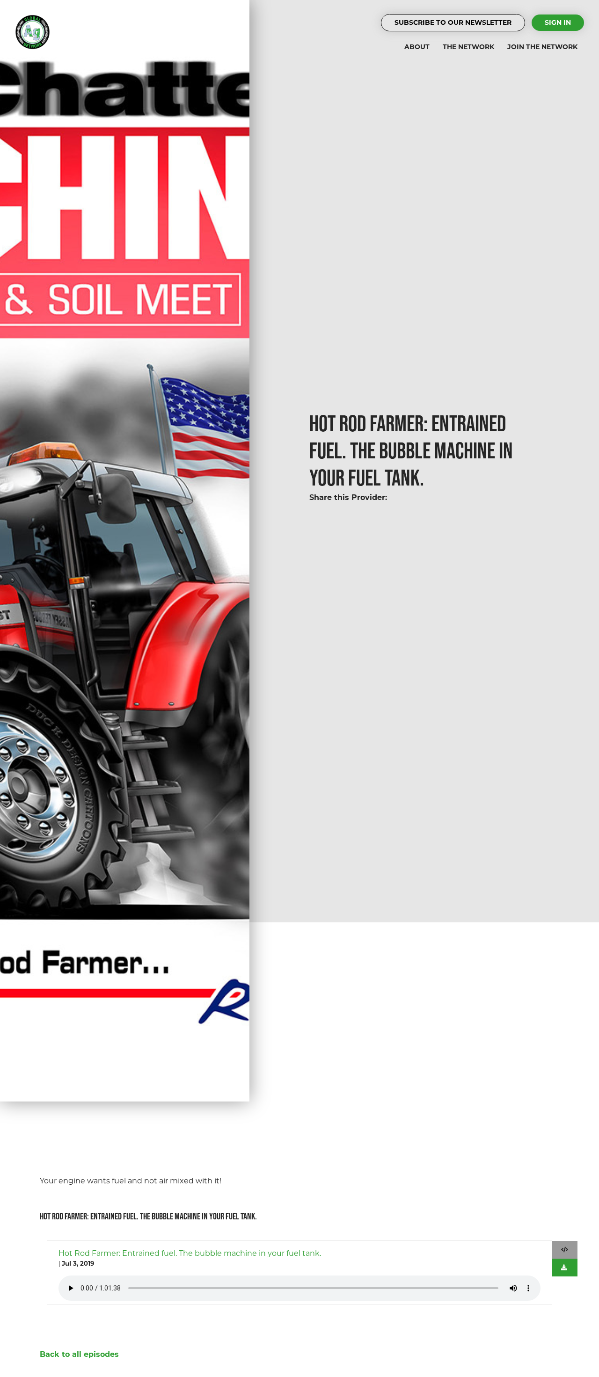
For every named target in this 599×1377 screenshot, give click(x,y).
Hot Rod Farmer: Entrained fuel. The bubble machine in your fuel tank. (189, 1253)
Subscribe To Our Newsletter (452, 22)
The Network (468, 47)
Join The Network (542, 47)
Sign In (558, 22)
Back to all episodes (79, 1354)
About (417, 47)
